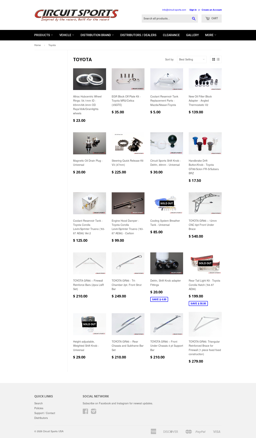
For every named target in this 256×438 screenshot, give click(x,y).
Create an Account (212, 9)
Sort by (169, 59)
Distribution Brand (96, 35)
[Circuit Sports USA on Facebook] (85, 412)
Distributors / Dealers (138, 35)
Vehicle (65, 35)
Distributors (41, 418)
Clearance (171, 35)
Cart (214, 18)
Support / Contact (44, 413)
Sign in (193, 9)
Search (38, 403)
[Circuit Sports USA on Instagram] (94, 412)
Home (37, 45)
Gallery (192, 35)
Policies (38, 408)
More (209, 35)
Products (42, 35)
